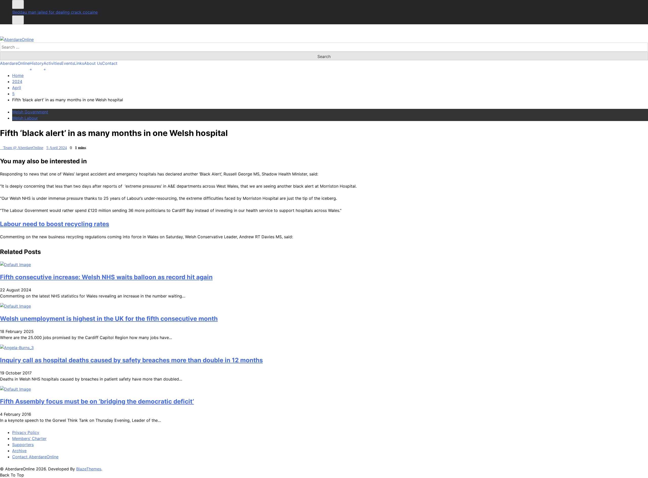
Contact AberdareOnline (35, 456)
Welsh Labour (25, 118)
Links (79, 63)
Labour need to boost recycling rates (54, 224)
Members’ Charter (29, 438)
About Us (93, 63)
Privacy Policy (25, 432)
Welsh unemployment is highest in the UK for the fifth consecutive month (109, 318)
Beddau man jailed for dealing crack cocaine (55, 12)
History (37, 63)
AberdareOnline (15, 63)
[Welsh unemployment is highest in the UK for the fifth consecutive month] (15, 306)
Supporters (23, 444)
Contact (109, 63)
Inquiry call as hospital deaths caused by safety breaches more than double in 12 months (131, 360)
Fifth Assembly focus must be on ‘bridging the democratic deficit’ (97, 401)
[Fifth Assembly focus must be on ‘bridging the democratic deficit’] (15, 389)
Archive (19, 450)
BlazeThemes (88, 468)
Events (67, 63)
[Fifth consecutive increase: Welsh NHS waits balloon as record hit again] (15, 264)
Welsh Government (30, 111)
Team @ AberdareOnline (23, 148)
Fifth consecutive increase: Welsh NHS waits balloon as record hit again (106, 277)
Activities (52, 63)
